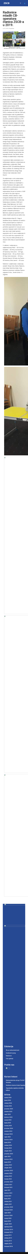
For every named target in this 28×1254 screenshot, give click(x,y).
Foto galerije (9, 1058)
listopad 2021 (8, 1187)
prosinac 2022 (8, 1170)
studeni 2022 (8, 1173)
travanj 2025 (8, 1125)
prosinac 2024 (8, 1128)
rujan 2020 (7, 1212)
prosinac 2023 (8, 1153)
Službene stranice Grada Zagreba (15, 1085)
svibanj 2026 (8, 1103)
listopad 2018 (8, 1246)
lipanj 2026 (7, 1100)
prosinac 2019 (8, 1229)
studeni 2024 (8, 1131)
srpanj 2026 (7, 1097)
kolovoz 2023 (8, 1159)
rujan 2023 (7, 1156)
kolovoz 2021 (8, 1193)
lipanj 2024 (7, 1142)
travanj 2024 (8, 1148)
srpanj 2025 (7, 1120)
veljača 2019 (8, 1243)
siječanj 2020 (8, 1226)
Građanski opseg (11, 1053)
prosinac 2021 (8, 1182)
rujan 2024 (7, 1137)
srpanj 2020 (7, 1218)
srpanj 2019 (7, 1235)
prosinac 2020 (8, 1207)
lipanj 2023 (7, 1162)
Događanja (11, 28)
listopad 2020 (8, 1210)
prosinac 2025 (8, 1109)
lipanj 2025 (7, 1123)
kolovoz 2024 (8, 1139)
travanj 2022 (8, 1179)
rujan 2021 (7, 1190)
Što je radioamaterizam (12, 1050)
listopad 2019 (8, 1232)
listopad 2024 (8, 1134)
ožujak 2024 (8, 1151)
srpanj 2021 (7, 1196)
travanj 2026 (8, 1106)
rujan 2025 (7, 1114)
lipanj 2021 (7, 1198)
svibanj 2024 (8, 1145)
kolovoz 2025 (8, 1117)
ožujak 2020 (8, 1224)
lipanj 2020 (7, 1221)
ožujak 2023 (8, 1167)
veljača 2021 (8, 1204)
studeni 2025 (8, 1111)
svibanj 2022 (8, 1176)
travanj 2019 (8, 1241)
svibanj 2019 (8, 1238)
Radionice (9, 1056)
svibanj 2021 (8, 1201)
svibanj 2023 (8, 1165)
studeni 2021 (8, 1184)
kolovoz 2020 (8, 1215)
